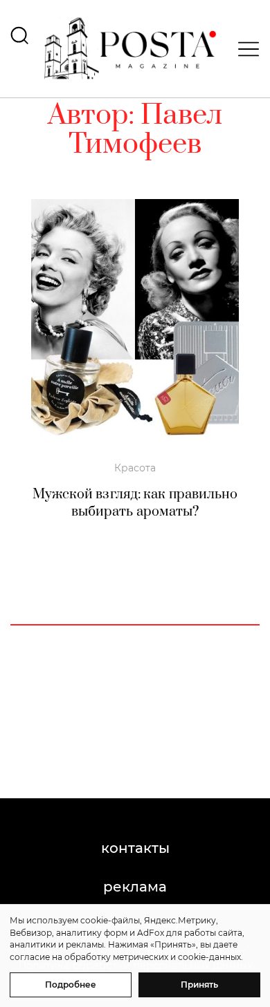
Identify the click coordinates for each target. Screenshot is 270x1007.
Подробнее (70, 984)
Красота (135, 468)
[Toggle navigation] (244, 49)
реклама (135, 886)
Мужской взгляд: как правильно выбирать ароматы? (135, 503)
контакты (135, 848)
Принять (199, 984)
